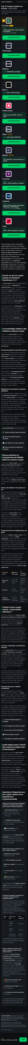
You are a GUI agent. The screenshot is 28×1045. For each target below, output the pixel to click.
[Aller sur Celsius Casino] (9, 106)
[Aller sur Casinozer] (9, 196)
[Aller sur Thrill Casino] (9, 46)
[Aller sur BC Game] (9, 21)
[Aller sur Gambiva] (9, 64)
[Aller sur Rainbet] (9, 150)
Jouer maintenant (14, 37)
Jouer (23, 1039)
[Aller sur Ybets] (9, 221)
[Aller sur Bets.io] (9, 85)
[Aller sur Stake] (9, 129)
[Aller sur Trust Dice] (9, 174)
